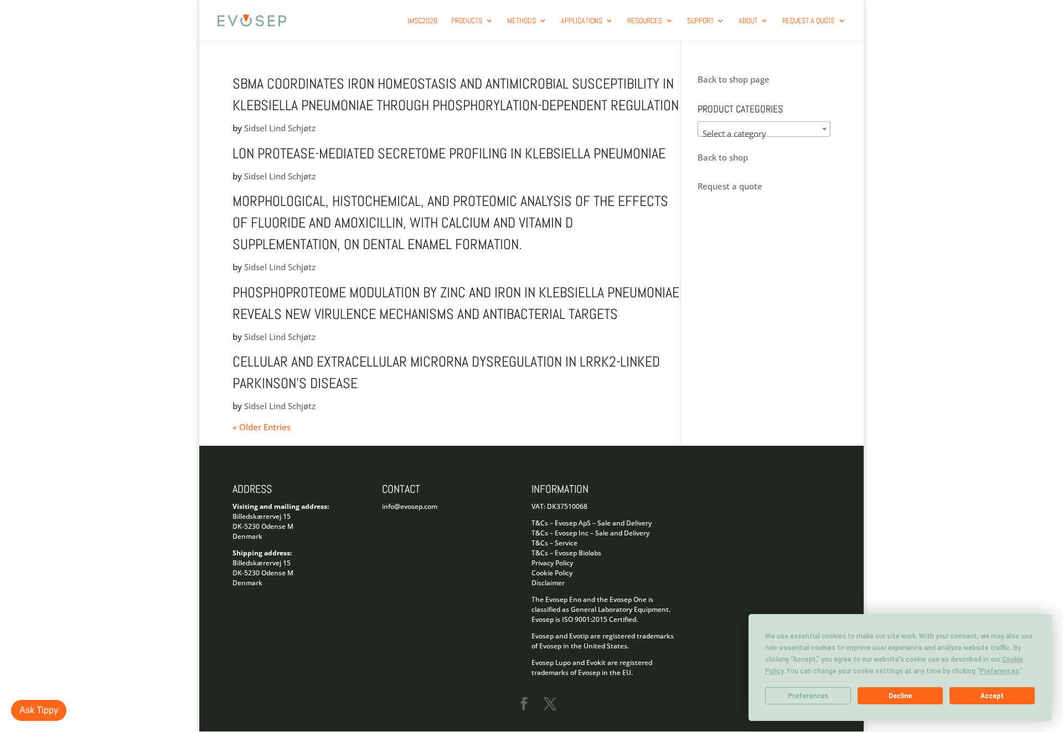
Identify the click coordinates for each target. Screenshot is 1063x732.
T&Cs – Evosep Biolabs (566, 553)
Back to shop (723, 157)
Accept (992, 696)
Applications (581, 21)
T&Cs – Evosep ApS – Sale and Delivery (592, 523)
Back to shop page (734, 79)
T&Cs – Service (554, 543)
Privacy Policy (552, 563)
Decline (900, 696)
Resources (644, 21)
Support (700, 21)
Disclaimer (548, 582)
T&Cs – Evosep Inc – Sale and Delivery (590, 533)
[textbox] (764, 134)
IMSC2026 (422, 21)
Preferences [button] (999, 671)
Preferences (808, 696)
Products (466, 21)
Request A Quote (808, 21)
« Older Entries (262, 426)
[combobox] (764, 129)
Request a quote (730, 186)
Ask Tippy (38, 710)
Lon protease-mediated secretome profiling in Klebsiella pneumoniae (449, 154)
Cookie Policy (552, 573)
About (748, 21)
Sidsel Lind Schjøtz (280, 127)
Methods (521, 21)
